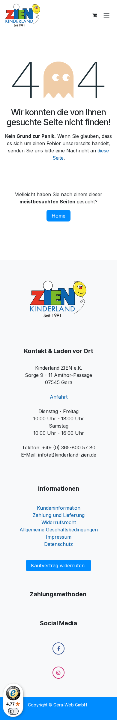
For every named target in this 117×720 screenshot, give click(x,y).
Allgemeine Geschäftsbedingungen (59, 530)
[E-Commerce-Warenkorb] (94, 15)
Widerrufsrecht (58, 522)
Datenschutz (58, 544)
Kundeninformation (58, 508)
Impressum (58, 537)
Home (58, 216)
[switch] (13, 711)
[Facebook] (58, 648)
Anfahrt (59, 397)
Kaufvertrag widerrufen (58, 565)
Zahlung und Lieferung (59, 515)
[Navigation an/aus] (106, 15)
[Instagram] (58, 673)
